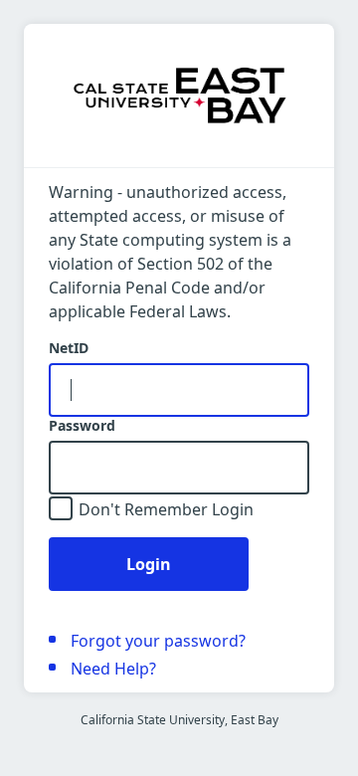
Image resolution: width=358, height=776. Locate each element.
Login (148, 564)
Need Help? (113, 668)
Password (82, 426)
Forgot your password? (158, 641)
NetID (69, 348)
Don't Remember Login (166, 509)
